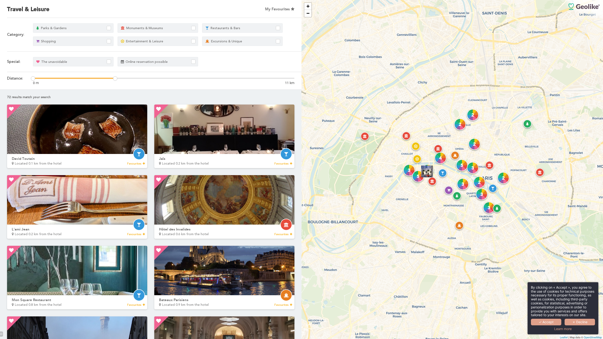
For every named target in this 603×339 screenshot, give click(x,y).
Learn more (563, 329)
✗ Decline (579, 322)
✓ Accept (546, 322)
